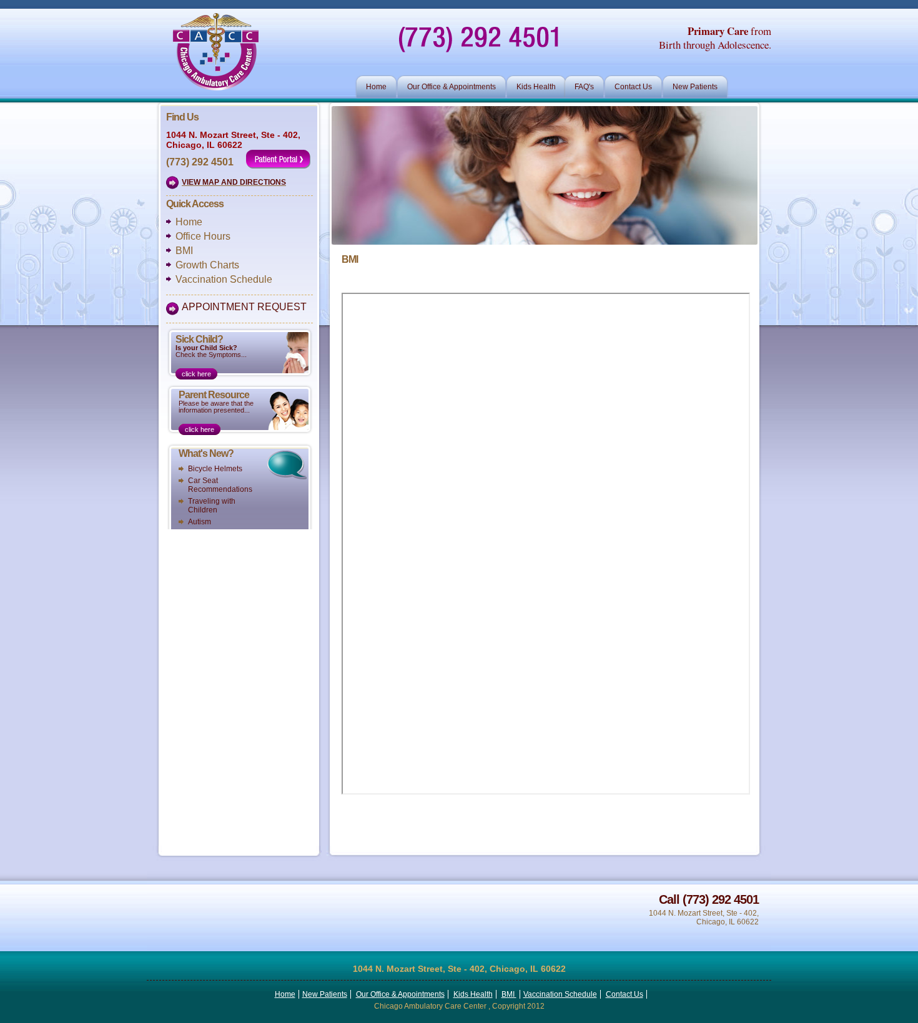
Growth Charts (207, 265)
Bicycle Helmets (215, 468)
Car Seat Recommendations (220, 485)
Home (376, 86)
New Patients (695, 86)
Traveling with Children (211, 505)
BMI (184, 250)
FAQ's (584, 86)
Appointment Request (244, 306)
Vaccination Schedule (223, 279)
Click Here (196, 374)
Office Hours (202, 236)
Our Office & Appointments (451, 86)
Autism (199, 521)
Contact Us (633, 86)
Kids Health (536, 86)
